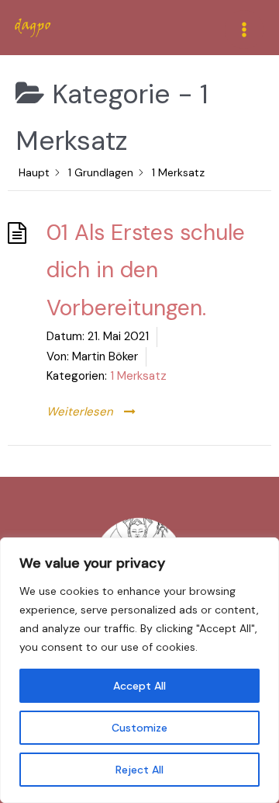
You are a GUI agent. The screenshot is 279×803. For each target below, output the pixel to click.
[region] (139, 670)
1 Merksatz (138, 376)
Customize (139, 728)
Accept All (139, 686)
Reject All (139, 770)
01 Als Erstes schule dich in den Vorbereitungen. (145, 270)
